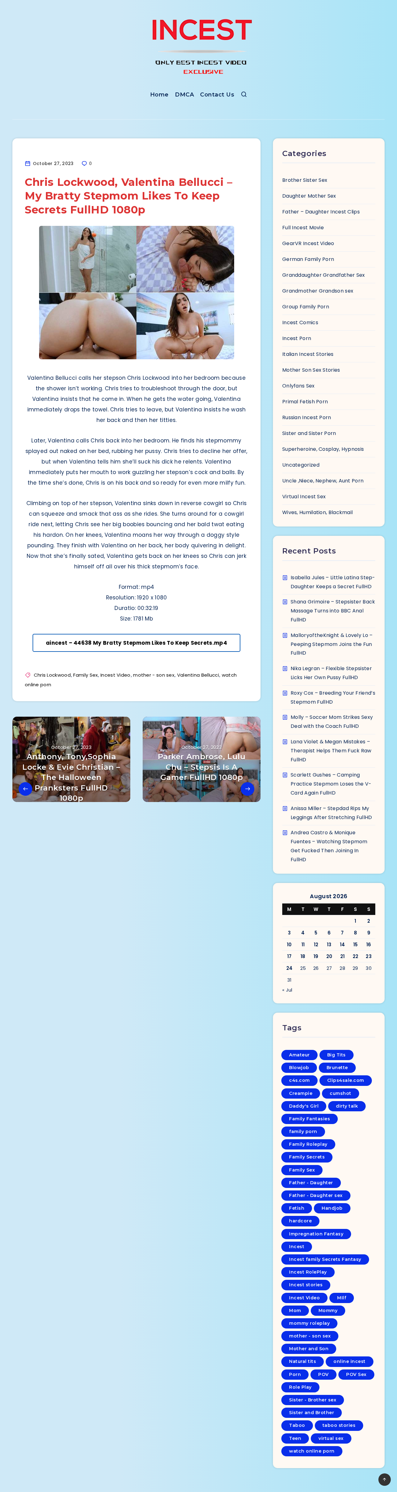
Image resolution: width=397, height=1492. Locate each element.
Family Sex (85, 675)
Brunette (337, 1067)
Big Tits (336, 1055)
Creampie (300, 1093)
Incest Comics (300, 322)
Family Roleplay (308, 1144)
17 (289, 956)
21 (342, 956)
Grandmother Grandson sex (317, 290)
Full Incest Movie (303, 227)
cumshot (340, 1093)
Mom (295, 1310)
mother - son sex (153, 675)
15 (355, 944)
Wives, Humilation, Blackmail (317, 512)
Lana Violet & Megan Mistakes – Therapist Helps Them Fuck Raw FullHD (331, 750)
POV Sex (356, 1374)
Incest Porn (296, 338)
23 (369, 956)
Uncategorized (300, 464)
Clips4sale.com (345, 1080)
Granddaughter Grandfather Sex (323, 275)
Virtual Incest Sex (304, 496)
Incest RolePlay (308, 1272)
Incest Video (115, 675)
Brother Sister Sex (304, 180)
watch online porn (312, 1451)
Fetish (296, 1208)
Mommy (328, 1310)
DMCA (184, 94)
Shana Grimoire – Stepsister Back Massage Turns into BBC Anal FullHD (333, 610)
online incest (349, 1361)
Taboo (297, 1425)
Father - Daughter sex (316, 1195)
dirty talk (347, 1106)
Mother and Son (308, 1348)
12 (316, 944)
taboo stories (339, 1425)
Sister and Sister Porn (309, 433)
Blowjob (299, 1067)
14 (342, 944)
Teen (295, 1438)
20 (329, 956)
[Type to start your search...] (244, 95)
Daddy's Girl (304, 1106)
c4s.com (299, 1080)
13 (329, 944)
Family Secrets (307, 1157)
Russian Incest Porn (306, 417)
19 (316, 956)
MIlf (341, 1298)
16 (368, 944)
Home (159, 94)
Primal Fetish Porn (305, 401)
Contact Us (217, 94)
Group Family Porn (305, 306)
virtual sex (331, 1438)
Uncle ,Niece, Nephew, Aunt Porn (323, 480)
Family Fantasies (309, 1119)
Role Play (300, 1387)
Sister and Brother (311, 1412)
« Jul (287, 990)
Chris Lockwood (52, 675)
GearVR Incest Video (308, 243)
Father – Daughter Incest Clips (321, 211)
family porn (303, 1131)
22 (356, 956)
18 (303, 956)
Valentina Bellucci (198, 675)
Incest (296, 1246)
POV (323, 1374)
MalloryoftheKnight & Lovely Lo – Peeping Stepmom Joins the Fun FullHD (332, 644)
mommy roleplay (309, 1323)
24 (289, 968)
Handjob (332, 1208)
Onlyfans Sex (298, 385)
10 (289, 944)
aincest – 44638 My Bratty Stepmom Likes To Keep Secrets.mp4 (136, 643)
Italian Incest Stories (308, 354)
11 (303, 944)
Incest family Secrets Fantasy (325, 1259)
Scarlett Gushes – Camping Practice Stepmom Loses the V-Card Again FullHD (331, 783)
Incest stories (306, 1285)
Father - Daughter (311, 1182)
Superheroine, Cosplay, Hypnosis (323, 449)
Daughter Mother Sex (309, 195)
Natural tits (302, 1361)
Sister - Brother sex (312, 1400)
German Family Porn (308, 259)
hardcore (300, 1221)
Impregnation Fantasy (316, 1234)
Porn (295, 1374)
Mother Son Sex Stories (311, 370)
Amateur (299, 1055)
